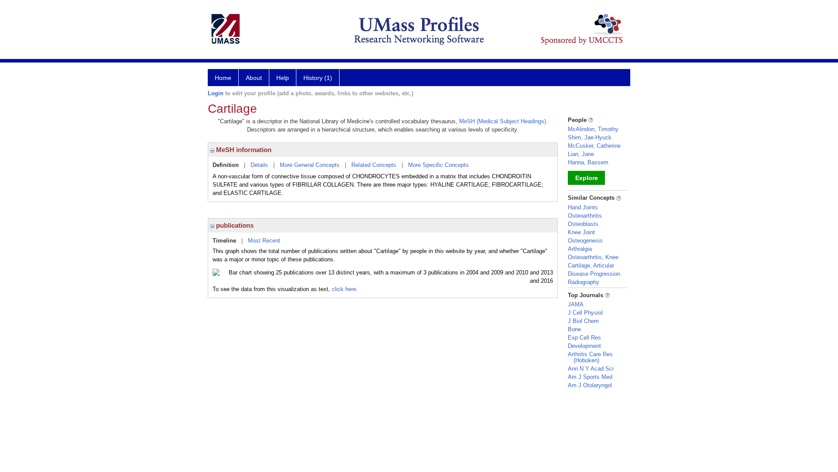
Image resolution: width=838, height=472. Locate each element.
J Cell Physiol (585, 312)
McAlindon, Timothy (593, 129)
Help (282, 77)
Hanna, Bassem (588, 162)
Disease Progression (594, 274)
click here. (345, 289)
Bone (574, 329)
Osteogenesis (585, 240)
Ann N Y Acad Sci (591, 368)
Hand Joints (583, 207)
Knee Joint (581, 232)
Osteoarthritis (585, 215)
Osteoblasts (583, 224)
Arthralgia (580, 249)
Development (584, 346)
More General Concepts (310, 165)
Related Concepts (373, 165)
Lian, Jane (581, 154)
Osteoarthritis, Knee (593, 257)
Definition (226, 165)
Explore (586, 177)
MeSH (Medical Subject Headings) (502, 121)
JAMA (576, 304)
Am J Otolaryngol (590, 385)
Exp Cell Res (584, 337)
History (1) (317, 77)
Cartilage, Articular (591, 265)
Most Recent (264, 240)
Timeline (224, 240)
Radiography (583, 282)
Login (215, 93)
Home (223, 77)
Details (259, 165)
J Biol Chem (583, 321)
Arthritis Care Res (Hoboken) (590, 357)
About (254, 77)
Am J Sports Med (590, 377)
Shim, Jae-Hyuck (589, 137)
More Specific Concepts (438, 165)
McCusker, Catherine (594, 145)
